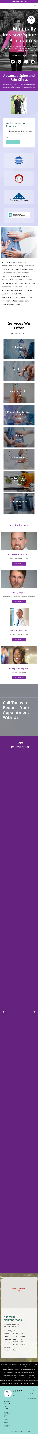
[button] (35, 6)
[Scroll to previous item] (3, 1012)
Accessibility (32, 1398)
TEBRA (29, 1431)
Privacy (32, 1390)
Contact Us (32, 1401)
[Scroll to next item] (34, 1012)
